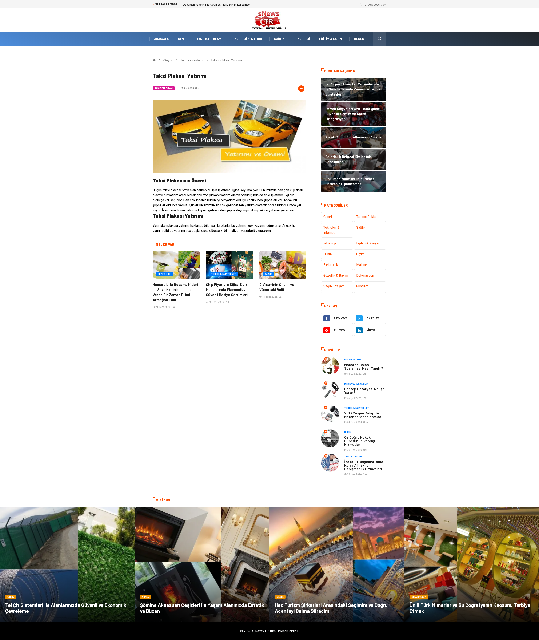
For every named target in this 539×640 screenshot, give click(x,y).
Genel (182, 39)
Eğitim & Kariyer (332, 39)
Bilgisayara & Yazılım (356, 384)
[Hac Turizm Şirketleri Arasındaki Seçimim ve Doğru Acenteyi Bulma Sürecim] (337, 564)
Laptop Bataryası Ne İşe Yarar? (364, 390)
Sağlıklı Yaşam (333, 286)
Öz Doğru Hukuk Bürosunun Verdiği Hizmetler (359, 441)
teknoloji (302, 39)
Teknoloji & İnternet (248, 39)
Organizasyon (352, 360)
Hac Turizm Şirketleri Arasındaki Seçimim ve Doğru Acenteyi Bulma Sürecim (331, 608)
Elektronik (330, 265)
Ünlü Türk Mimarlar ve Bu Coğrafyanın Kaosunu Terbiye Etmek (470, 608)
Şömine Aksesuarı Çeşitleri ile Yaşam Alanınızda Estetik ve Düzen (202, 608)
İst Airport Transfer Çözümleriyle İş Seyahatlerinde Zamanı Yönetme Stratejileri (230, 4)
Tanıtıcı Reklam (208, 39)
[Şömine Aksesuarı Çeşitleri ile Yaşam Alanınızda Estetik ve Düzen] (202, 564)
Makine (361, 265)
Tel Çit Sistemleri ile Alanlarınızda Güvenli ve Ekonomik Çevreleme (65, 608)
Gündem (362, 286)
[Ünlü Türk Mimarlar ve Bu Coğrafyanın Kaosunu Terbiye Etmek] (471, 564)
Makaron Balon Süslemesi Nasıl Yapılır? (363, 366)
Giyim (360, 254)
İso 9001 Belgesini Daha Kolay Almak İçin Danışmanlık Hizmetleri (363, 465)
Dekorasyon (365, 276)
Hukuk (359, 39)
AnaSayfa (161, 39)
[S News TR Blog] (269, 20)
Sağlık (279, 39)
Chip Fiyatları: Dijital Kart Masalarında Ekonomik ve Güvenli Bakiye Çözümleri (227, 289)
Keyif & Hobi (164, 274)
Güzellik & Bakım (335, 276)
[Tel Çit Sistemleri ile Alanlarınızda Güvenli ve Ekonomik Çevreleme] (67, 564)
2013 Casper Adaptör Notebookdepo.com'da (362, 415)
